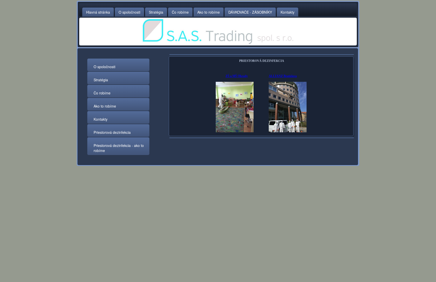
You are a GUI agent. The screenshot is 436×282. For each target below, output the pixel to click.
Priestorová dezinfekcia (112, 132)
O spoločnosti (129, 12)
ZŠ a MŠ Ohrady (237, 76)
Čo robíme (180, 12)
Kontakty (287, 12)
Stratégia (156, 12)
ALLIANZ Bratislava (283, 76)
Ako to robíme (208, 12)
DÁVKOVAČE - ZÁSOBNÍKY (250, 12)
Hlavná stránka (98, 12)
